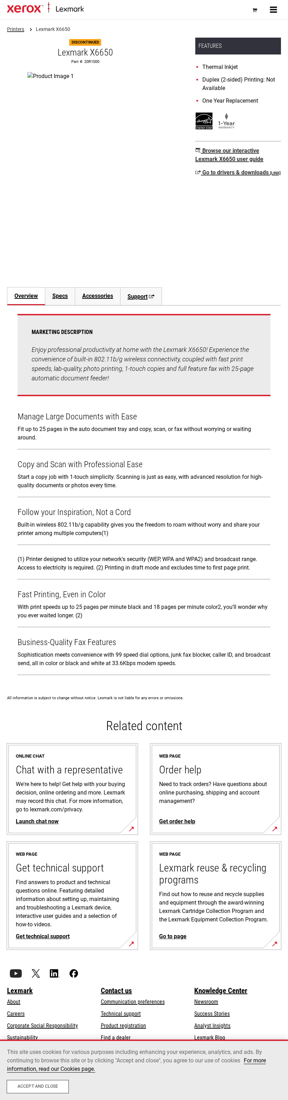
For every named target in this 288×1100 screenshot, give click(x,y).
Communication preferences (133, 1001)
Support (137, 296)
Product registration (123, 1025)
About (13, 1001)
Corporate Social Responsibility (42, 1025)
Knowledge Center (220, 990)
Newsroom (206, 1001)
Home (89, 9)
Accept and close (38, 1086)
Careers (16, 1013)
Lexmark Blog (209, 1037)
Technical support (121, 1013)
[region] (144, 1070)
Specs (60, 295)
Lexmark (20, 990)
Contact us (116, 990)
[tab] (26, 296)
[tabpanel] (144, 496)
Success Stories (212, 1013)
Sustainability (22, 1037)
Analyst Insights (212, 1025)
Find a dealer (116, 1037)
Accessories (97, 295)
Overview (26, 295)
